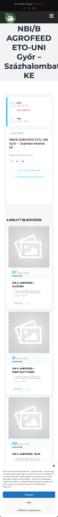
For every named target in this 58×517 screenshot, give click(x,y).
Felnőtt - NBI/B (17, 133)
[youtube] (34, 8)
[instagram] (29, 8)
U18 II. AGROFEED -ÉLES (26, 454)
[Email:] (22, 161)
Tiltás (29, 502)
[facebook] (24, 8)
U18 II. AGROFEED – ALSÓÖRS (23, 284)
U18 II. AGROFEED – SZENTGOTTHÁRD (23, 370)
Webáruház (39, 4)
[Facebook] (11, 161)
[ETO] (9, 13)
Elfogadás (29, 495)
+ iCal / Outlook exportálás (29, 170)
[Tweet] (17, 161)
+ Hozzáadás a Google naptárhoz (29, 177)
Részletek (18, 303)
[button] (53, 465)
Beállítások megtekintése (29, 510)
